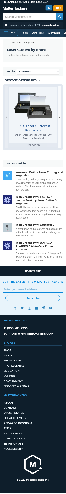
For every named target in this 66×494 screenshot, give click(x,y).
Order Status (14, 413)
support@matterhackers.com (28, 333)
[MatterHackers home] (15, 8)
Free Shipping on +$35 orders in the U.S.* (25, 2)
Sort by (11, 71)
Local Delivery (15, 418)
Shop (7, 350)
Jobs (7, 428)
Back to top (33, 271)
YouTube (51, 308)
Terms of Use (13, 443)
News (8, 355)
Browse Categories (21, 80)
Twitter (22, 308)
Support (10, 376)
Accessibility (13, 448)
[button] (33, 25)
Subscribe (33, 298)
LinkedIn (36, 308)
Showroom (12, 360)
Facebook (15, 308)
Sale (25, 32)
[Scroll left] (6, 117)
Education (12, 370)
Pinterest (43, 308)
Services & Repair (16, 386)
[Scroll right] (59, 117)
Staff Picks (38, 32)
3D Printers (54, 32)
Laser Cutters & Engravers (23, 42)
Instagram (29, 308)
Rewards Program (18, 423)
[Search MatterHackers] (59, 16)
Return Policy (14, 433)
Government (13, 381)
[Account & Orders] (48, 8)
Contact (10, 407)
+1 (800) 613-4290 (16, 328)
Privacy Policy (14, 438)
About (8, 402)
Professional (14, 365)
